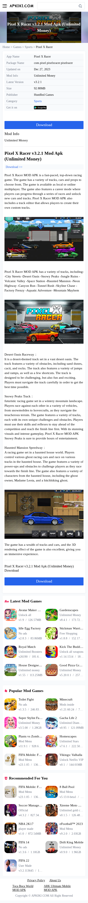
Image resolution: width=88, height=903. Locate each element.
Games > (19, 47)
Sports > (30, 47)
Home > (8, 47)
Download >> (14, 167)
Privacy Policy (36, 880)
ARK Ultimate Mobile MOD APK (57, 888)
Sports (38, 101)
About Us (55, 880)
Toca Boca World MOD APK (22, 888)
